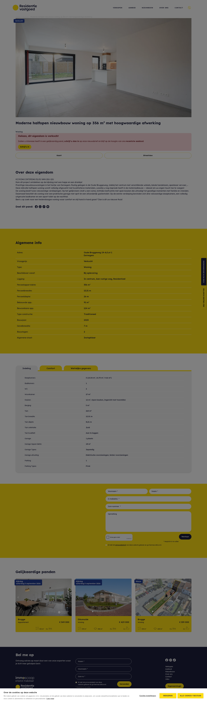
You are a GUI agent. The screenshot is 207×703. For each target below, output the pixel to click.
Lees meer (50, 699)
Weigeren (167, 696)
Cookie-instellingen (147, 696)
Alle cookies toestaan (190, 696)
